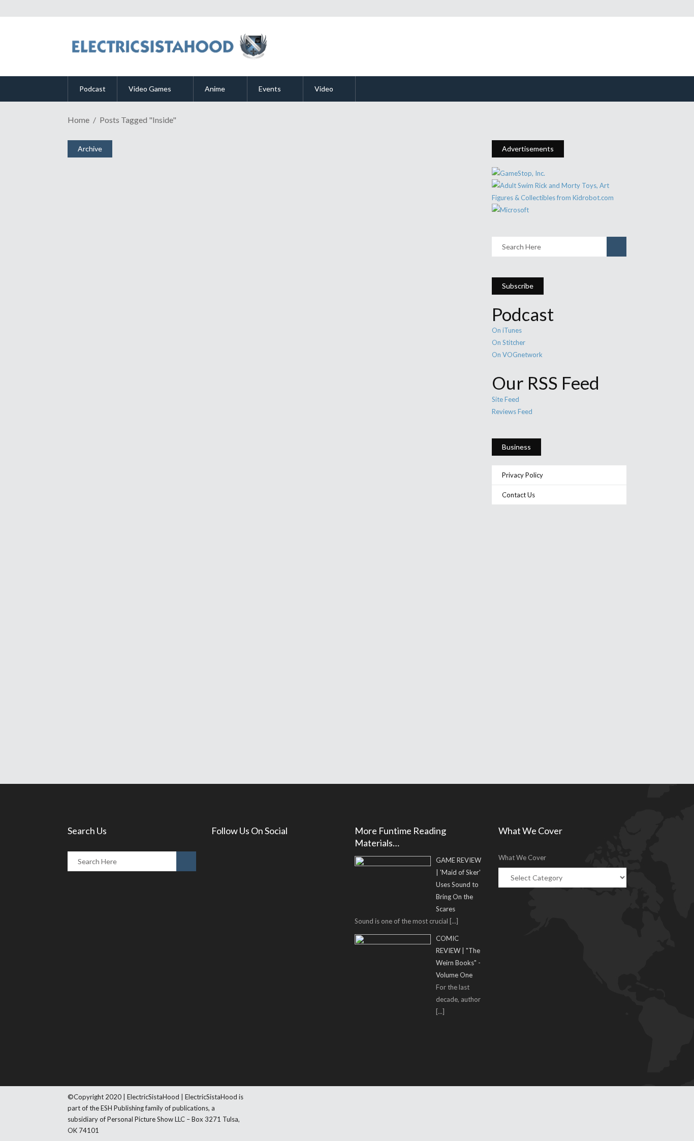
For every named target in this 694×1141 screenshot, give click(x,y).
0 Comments (145, 330)
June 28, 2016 (111, 703)
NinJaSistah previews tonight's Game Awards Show (231, 419)
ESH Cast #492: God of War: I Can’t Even (199, 684)
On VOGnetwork (517, 355)
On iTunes (507, 330)
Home (78, 119)
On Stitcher (508, 342)
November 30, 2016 (119, 438)
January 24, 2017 (115, 305)
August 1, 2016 (113, 570)
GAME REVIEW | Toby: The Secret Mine (197, 287)
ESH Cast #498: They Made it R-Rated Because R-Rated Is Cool (261, 552)
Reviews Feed (512, 411)
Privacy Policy (522, 475)
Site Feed (505, 399)
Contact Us (518, 495)
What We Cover (522, 857)
